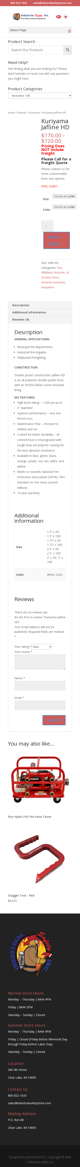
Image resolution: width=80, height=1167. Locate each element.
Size (46, 199)
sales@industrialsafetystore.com (29, 1103)
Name (19, 678)
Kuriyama (34, 112)
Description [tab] (20, 305)
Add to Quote (54, 240)
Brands (22, 112)
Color (46, 210)
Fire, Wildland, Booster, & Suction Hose (55, 272)
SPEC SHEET (49, 186)
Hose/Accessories (53, 282)
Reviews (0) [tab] (20, 319)
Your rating (22, 647)
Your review (23, 652)
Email (19, 698)
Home (11, 112)
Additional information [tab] (29, 312)
